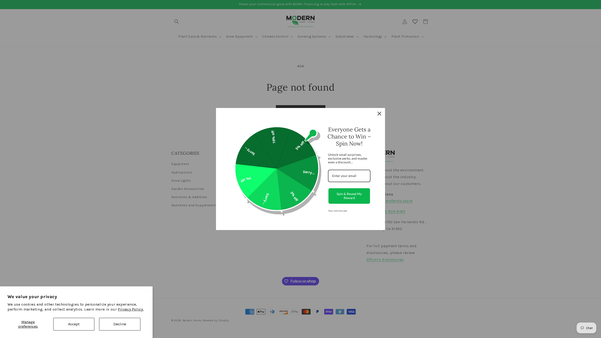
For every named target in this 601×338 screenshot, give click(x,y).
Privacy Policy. (131, 309)
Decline (119, 324)
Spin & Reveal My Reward (349, 196)
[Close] (379, 113)
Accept (74, 324)
